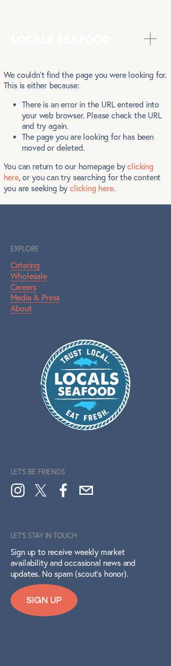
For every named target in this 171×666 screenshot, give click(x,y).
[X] (40, 490)
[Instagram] (17, 490)
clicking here (92, 188)
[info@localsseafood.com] (86, 490)
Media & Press (35, 297)
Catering (25, 265)
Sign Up (44, 600)
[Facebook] (63, 490)
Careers (23, 287)
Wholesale (28, 276)
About (21, 308)
